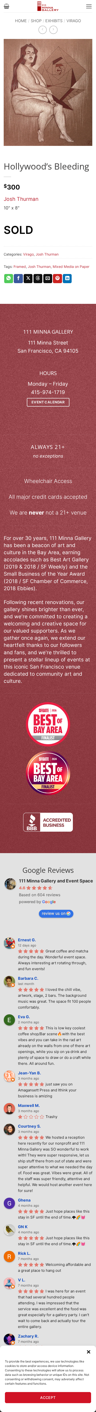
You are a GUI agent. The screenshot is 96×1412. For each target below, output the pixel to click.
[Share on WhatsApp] (8, 278)
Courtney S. (29, 1126)
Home (21, 20)
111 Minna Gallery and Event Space (56, 880)
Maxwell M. (29, 1105)
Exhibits (54, 20)
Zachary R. (28, 1336)
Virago (73, 20)
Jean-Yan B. (29, 1072)
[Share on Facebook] (18, 278)
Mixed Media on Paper (71, 266)
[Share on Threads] (37, 278)
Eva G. (24, 1016)
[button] (88, 1351)
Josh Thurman (21, 199)
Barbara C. (28, 978)
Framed (20, 266)
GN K (23, 1226)
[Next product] (42, 30)
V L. (21, 1279)
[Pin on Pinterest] (57, 278)
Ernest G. (27, 939)
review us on (53, 913)
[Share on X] (28, 278)
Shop (36, 20)
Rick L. (24, 1253)
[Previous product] (53, 30)
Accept (48, 1397)
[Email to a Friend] (47, 278)
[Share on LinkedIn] (67, 278)
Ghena (24, 1200)
